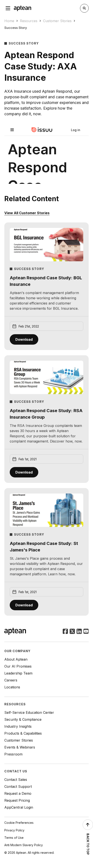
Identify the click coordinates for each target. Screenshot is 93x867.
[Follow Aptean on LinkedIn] (79, 632)
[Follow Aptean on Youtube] (86, 632)
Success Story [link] (15, 28)
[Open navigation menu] (8, 8)
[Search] (84, 8)
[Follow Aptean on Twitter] (72, 632)
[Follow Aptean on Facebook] (65, 632)
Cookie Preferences (19, 822)
